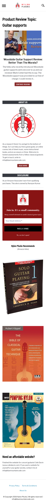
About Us (23, 490)
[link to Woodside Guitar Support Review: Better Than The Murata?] (23, 43)
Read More (23, 166)
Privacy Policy (14, 486)
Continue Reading (23, 84)
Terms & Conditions (29, 486)
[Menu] (4, 6)
